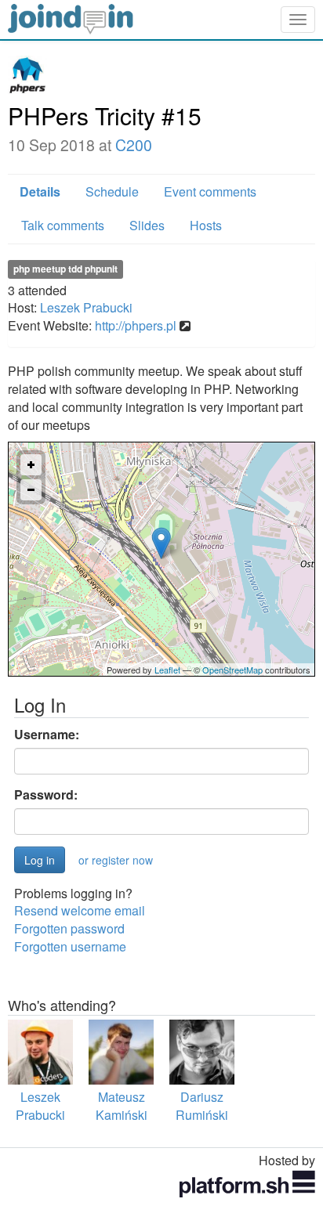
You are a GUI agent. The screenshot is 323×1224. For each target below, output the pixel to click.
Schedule (112, 191)
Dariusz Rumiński (202, 1106)
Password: (46, 794)
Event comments (210, 191)
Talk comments (62, 225)
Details (40, 191)
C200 (133, 145)
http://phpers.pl (135, 325)
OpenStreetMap (232, 669)
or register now (115, 860)
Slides (147, 225)
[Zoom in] (31, 464)
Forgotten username (70, 946)
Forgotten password (69, 928)
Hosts (206, 225)
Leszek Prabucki (86, 307)
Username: (46, 734)
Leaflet (167, 669)
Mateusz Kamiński (121, 1106)
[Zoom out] (31, 489)
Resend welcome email (79, 910)
